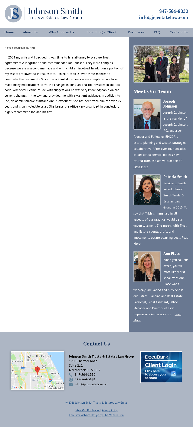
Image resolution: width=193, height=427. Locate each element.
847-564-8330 (173, 11)
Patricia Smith (175, 176)
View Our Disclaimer (88, 410)
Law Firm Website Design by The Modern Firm (96, 415)
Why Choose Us (61, 32)
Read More (140, 167)
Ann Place (171, 253)
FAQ (157, 32)
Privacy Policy (110, 410)
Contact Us (179, 32)
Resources (136, 32)
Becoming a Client (101, 32)
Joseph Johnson (170, 104)
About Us (30, 32)
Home (9, 32)
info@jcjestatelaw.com (163, 17)
